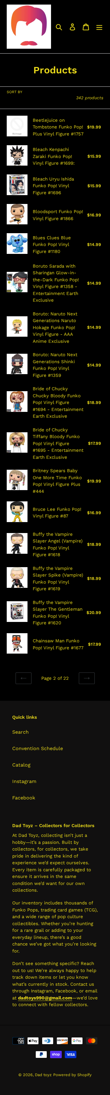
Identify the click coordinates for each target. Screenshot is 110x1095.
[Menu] (99, 26)
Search (20, 732)
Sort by (14, 92)
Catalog (21, 765)
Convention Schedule (37, 748)
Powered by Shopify (72, 1074)
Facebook (23, 798)
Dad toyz (43, 1074)
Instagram (24, 781)
